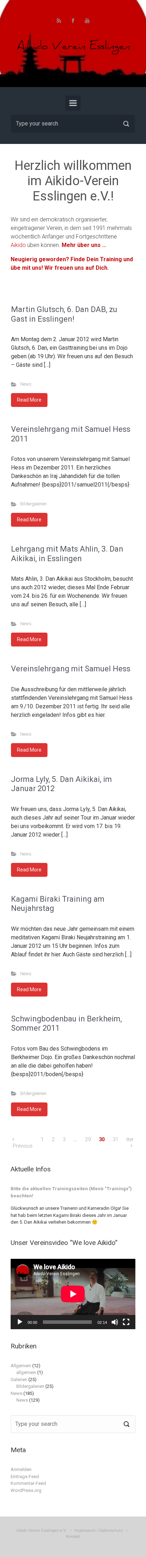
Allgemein (21, 1365)
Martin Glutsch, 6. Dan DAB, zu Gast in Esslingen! (64, 314)
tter (130, 1140)
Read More (29, 400)
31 (115, 1140)
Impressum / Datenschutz (98, 1530)
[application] (73, 1294)
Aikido (19, 245)
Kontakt (73, 1536)
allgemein (26, 1372)
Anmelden (21, 1469)
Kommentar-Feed (28, 1483)
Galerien (19, 1379)
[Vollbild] (126, 1322)
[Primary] (73, 103)
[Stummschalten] (114, 1322)
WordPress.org (26, 1490)
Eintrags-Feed (25, 1476)
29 (88, 1140)
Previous (23, 1146)
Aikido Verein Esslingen (37, 1530)
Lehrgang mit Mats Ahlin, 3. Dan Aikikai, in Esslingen (67, 553)
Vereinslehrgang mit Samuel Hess (70, 668)
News (26, 384)
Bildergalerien (33, 503)
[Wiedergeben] (19, 1322)
